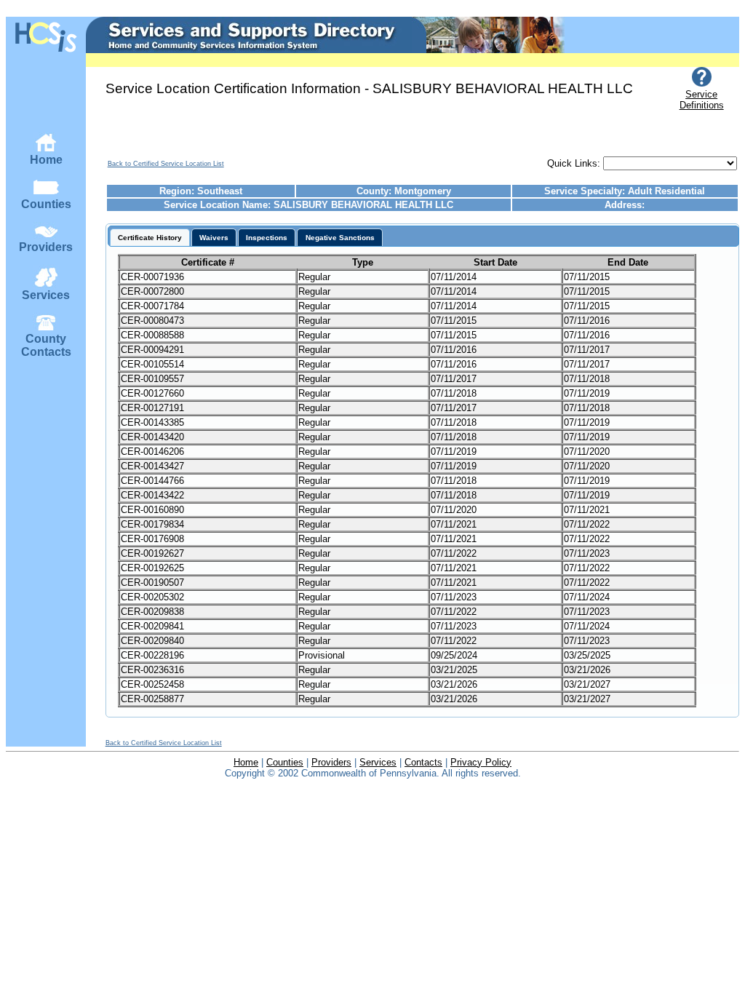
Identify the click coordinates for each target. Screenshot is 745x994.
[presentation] (150, 237)
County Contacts (46, 345)
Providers (46, 247)
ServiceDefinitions (702, 100)
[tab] (150, 237)
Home (46, 160)
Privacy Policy (480, 762)
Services (46, 295)
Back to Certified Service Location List (166, 163)
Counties (46, 204)
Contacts (423, 762)
